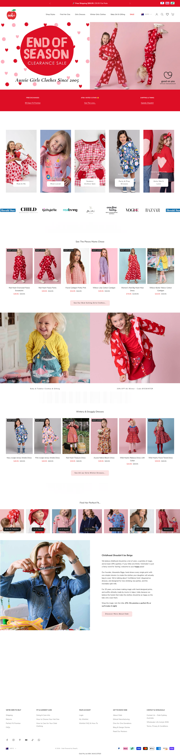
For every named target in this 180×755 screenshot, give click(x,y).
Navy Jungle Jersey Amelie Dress (19, 458)
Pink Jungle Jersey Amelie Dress (47, 458)
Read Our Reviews (120, 731)
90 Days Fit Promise (32, 103)
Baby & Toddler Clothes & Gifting (45, 389)
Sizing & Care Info (43, 715)
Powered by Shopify (71, 748)
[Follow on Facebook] (7, 740)
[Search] (162, 14)
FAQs (8, 727)
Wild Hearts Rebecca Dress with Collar (132, 459)
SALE (132, 14)
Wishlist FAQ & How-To (88, 723)
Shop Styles (50, 14)
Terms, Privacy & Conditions (157, 726)
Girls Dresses (80, 14)
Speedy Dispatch (147, 103)
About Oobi (117, 715)
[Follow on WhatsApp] (39, 740)
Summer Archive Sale (90, 182)
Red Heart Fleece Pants (47, 288)
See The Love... (90, 103)
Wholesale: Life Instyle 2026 (158, 722)
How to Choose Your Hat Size (47, 719)
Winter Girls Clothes (98, 14)
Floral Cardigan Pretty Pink (76, 288)
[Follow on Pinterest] (20, 740)
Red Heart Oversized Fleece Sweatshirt (19, 289)
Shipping (9, 715)
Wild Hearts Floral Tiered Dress (161, 458)
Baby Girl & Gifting (118, 14)
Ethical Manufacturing (121, 719)
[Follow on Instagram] (13, 740)
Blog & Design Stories (121, 727)
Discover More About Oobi (117, 614)
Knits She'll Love (159, 182)
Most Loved (55, 184)
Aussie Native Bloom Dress (104, 458)
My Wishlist (83, 719)
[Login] (156, 14)
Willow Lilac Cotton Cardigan (104, 288)
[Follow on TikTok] (32, 740)
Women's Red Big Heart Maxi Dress (132, 289)
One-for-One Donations (122, 723)
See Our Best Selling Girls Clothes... (90, 303)
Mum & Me (21, 184)
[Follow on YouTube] (26, 740)
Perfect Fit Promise (13, 723)
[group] (90, 56)
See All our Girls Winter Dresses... (90, 473)
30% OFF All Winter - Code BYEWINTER (135, 389)
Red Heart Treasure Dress (76, 458)
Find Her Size (65, 14)
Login (81, 715)
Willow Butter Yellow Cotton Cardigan (161, 289)
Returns (9, 719)
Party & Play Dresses (124, 182)
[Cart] (172, 14)
